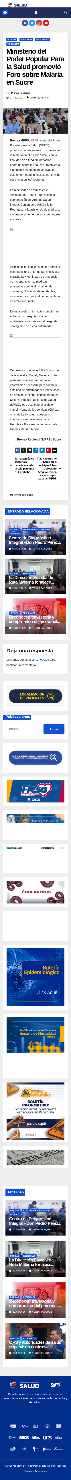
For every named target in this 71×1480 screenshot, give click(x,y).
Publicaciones (18, 717)
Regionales (42, 39)
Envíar (54, 729)
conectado (42, 659)
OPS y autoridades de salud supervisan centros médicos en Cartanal (35, 1347)
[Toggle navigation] (36, 13)
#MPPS (35, 97)
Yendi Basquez (42, 548)
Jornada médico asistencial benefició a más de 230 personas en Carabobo (24, 465)
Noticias (11, 39)
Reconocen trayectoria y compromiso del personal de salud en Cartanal (33, 622)
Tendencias (13, 44)
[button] (65, 12)
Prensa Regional (20, 92)
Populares (26, 39)
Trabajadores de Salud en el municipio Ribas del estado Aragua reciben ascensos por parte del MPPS (46, 468)
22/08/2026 (19, 1229)
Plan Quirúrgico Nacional (36, 529)
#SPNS (45, 97)
